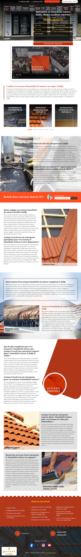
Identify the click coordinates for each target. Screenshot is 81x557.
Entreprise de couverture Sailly (40, 519)
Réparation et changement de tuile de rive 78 (32, 8)
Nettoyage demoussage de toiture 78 (12, 8)
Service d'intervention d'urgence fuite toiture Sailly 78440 (66, 519)
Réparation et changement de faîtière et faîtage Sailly (40, 513)
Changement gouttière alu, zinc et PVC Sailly (15, 517)
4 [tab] (46, 129)
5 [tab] (51, 129)
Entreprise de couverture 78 (6, 8)
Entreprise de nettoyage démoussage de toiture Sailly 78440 (64, 513)
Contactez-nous (70, 1)
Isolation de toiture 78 (72, 8)
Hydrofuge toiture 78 (53, 8)
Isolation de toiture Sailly (38, 509)
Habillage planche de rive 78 (48, 8)
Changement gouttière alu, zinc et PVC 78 (59, 8)
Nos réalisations (52, 1)
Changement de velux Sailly (39, 517)
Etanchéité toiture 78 (38, 8)
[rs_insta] (43, 545)
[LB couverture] (54, 384)
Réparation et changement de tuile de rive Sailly (65, 508)
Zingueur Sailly (10, 508)
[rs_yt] (49, 545)
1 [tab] (29, 129)
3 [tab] (40, 129)
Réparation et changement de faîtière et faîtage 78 (77, 8)
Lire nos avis (9, 553)
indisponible (61, 532)
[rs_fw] (37, 545)
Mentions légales (51, 553)
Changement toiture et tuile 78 (66, 8)
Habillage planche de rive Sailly (15, 510)
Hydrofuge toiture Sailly (13, 513)
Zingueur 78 (43, 8)
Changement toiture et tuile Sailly (41, 507)
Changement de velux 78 (25, 8)
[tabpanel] (15, 115)
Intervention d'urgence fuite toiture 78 (19, 8)
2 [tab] (35, 129)
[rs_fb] (31, 545)
